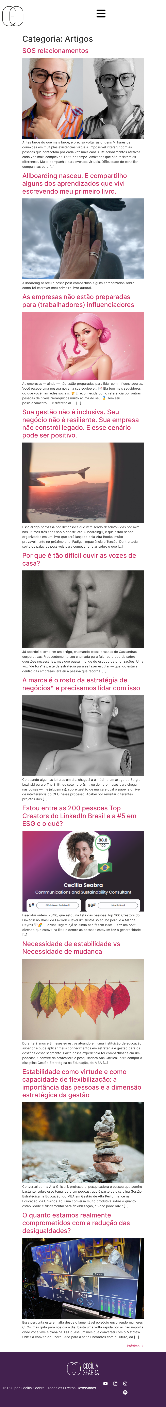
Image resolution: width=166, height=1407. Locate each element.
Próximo (135, 1346)
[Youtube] (105, 1383)
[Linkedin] (115, 1383)
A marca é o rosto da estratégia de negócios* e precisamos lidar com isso (81, 684)
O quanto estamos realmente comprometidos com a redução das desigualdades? (76, 1223)
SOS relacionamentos (55, 51)
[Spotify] (125, 1392)
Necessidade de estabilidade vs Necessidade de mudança (71, 947)
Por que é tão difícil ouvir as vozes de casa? (79, 559)
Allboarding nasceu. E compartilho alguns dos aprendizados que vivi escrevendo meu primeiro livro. (74, 183)
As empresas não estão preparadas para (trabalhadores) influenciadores (78, 300)
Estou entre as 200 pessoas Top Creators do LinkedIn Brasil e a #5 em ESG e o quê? (79, 815)
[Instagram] (125, 1383)
